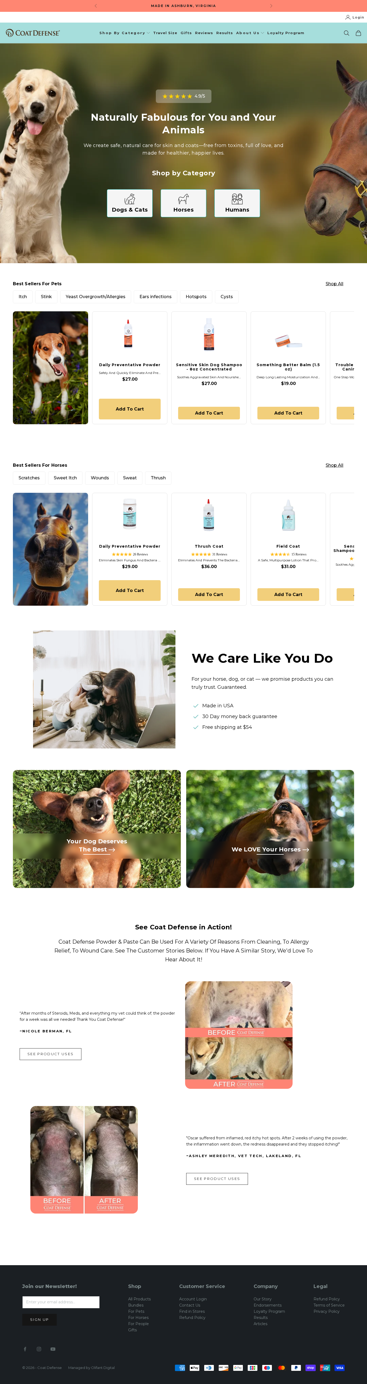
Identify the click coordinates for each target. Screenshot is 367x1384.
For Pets (136, 1311)
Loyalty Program (285, 33)
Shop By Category (122, 33)
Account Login (193, 1299)
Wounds (100, 477)
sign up (39, 1319)
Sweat (130, 477)
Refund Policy (192, 1317)
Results (224, 33)
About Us (248, 33)
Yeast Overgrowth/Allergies (95, 296)
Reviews (204, 33)
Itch (23, 296)
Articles (260, 1323)
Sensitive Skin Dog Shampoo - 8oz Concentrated (209, 367)
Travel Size (165, 33)
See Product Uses (50, 1054)
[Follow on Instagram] (39, 1349)
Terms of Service (329, 1305)
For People (138, 1323)
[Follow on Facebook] (25, 1349)
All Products (139, 1299)
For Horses (138, 1317)
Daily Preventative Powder (129, 365)
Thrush (158, 477)
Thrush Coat (209, 546)
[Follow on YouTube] (53, 1349)
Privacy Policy (327, 1311)
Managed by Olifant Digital (91, 1367)
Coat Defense (49, 1367)
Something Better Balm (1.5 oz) (288, 367)
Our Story (263, 1299)
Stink (46, 296)
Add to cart (134, 409)
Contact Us (189, 1305)
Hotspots (196, 296)
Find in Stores (192, 1311)
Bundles (135, 1305)
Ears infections (155, 296)
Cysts (227, 296)
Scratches (29, 477)
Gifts (186, 33)
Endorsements (268, 1305)
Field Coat (288, 546)
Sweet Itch (65, 477)
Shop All (334, 283)
